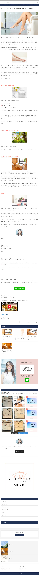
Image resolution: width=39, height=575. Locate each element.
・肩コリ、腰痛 (4, 501)
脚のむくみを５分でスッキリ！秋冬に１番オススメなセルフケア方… (32, 338)
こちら (35, 267)
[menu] (37, 2)
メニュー (2, 566)
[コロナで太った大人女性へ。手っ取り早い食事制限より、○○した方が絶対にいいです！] (7, 332)
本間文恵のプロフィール (19, 451)
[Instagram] (19, 454)
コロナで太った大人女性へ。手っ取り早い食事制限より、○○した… (7, 338)
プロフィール (22, 566)
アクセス (21, 569)
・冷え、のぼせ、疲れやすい (6, 509)
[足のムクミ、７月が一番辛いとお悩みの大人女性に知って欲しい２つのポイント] (19, 332)
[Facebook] (18, 454)
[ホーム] (1, 4)
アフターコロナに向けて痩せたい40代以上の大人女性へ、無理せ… (7, 352)
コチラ (19, 69)
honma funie (6, 317)
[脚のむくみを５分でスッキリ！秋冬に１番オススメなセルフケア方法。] (32, 332)
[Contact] (21, 454)
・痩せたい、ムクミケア (8, 10)
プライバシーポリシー (23, 568)
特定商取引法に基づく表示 (5, 568)
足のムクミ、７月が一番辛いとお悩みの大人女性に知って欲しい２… (19, 338)
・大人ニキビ (3, 515)
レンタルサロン (3, 569)
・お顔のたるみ (4, 512)
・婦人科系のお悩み (4, 504)
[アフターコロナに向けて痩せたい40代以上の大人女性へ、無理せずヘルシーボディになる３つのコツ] (7, 346)
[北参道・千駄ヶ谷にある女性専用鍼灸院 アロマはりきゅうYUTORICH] (7, 2)
